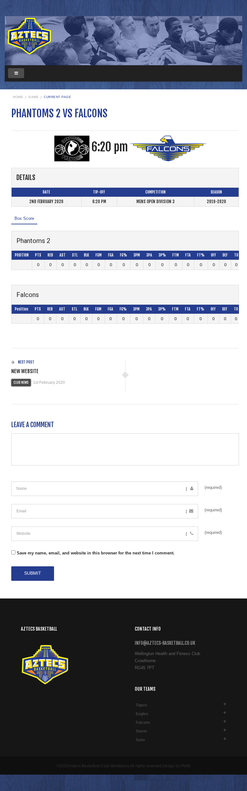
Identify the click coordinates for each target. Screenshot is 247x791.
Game (33, 97)
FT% (201, 255)
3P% (162, 255)
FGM (99, 255)
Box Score (24, 218)
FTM (175, 255)
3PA (149, 255)
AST (62, 255)
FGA (111, 255)
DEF (225, 255)
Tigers (141, 705)
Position (22, 255)
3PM (136, 255)
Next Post (25, 362)
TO (236, 255)
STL (75, 255)
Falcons (143, 722)
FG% (123, 255)
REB (50, 255)
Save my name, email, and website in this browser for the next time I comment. (96, 553)
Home (18, 97)
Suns (140, 740)
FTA (188, 255)
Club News (21, 382)
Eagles (142, 714)
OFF (213, 255)
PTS (38, 255)
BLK (86, 255)
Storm (141, 731)
